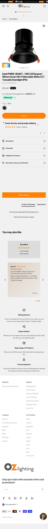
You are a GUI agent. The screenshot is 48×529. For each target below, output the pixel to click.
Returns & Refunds (32, 393)
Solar (28, 452)
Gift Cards (5, 437)
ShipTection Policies (32, 401)
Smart (28, 445)
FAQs (3, 430)
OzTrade (4, 441)
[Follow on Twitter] (9, 498)
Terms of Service (31, 397)
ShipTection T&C (31, 404)
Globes (28, 441)
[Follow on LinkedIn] (32, 498)
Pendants (29, 434)
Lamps (28, 437)
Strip (27, 448)
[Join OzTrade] (24, 1)
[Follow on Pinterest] (20, 498)
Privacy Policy (30, 390)
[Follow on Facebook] (3, 498)
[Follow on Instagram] (15, 498)
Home (4, 19)
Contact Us (29, 408)
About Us (5, 419)
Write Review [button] (24, 195)
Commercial (30, 456)
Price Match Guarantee (9, 423)
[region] (24, 279)
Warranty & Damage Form (10, 386)
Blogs (4, 434)
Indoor (28, 419)
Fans (27, 430)
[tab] (28, 204)
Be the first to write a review (24, 217)
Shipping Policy (31, 386)
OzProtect (5, 426)
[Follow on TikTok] (26, 498)
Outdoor (28, 423)
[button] (24, 216)
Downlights (13, 19)
